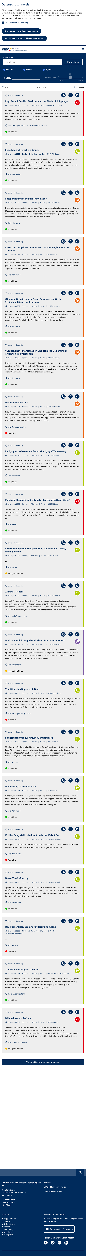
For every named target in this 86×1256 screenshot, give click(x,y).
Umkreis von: (50, 77)
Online (29, 69)
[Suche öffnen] (76, 49)
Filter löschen (42, 87)
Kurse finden (73, 62)
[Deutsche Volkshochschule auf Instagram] (53, 1243)
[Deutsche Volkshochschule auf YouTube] (59, 1243)
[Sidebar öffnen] (82, 49)
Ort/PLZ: (7, 78)
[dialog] (43, 23)
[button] (78, 87)
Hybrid (49, 69)
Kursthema (8, 57)
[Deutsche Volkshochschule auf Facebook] (46, 1243)
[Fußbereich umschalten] (80, 1172)
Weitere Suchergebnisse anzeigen (43, 1062)
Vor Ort (9, 69)
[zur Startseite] (14, 49)
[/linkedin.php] (66, 1243)
